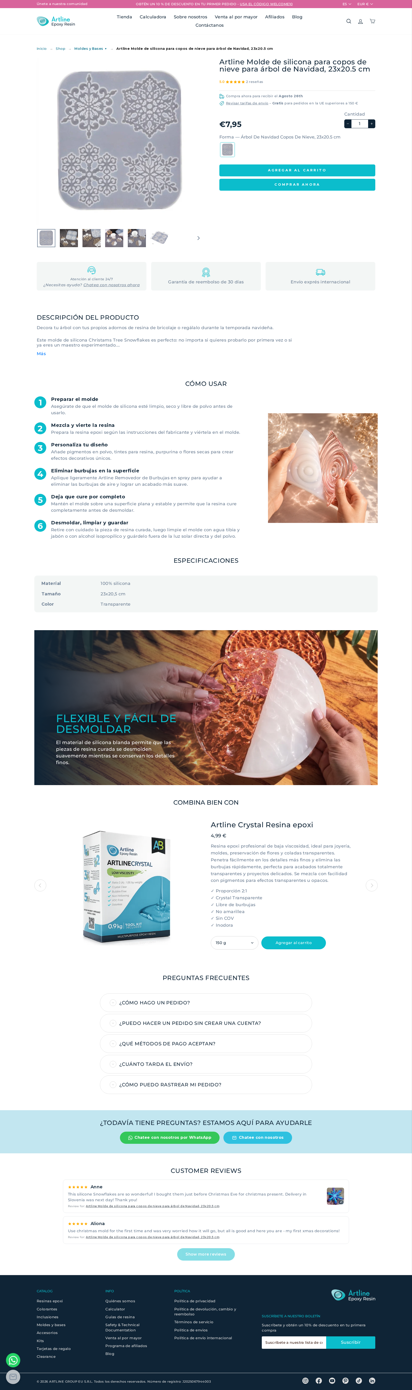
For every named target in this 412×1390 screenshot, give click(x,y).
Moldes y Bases (90, 48)
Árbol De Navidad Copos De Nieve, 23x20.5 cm (227, 150)
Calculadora (153, 17)
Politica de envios (191, 1330)
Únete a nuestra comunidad (62, 4)
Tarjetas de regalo (54, 1348)
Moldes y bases (51, 1325)
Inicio (42, 48)
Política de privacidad (195, 1301)
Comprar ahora (297, 184)
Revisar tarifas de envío (247, 103)
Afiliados (274, 17)
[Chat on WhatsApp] (13, 1360)
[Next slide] (372, 885)
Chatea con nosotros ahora (111, 285)
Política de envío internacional (203, 1338)
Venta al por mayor (236, 17)
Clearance (46, 1356)
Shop (60, 48)
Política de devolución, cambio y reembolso (205, 1311)
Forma (279, 137)
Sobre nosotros (190, 17)
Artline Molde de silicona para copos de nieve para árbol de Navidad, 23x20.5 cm (152, 1206)
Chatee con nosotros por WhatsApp (172, 1137)
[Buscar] (348, 21)
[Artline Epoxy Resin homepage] (56, 21)
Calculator (115, 1309)
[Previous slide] (40, 885)
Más (41, 353)
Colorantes (47, 1309)
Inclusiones (48, 1317)
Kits (40, 1341)
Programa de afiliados (126, 1346)
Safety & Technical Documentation (122, 1327)
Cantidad (354, 114)
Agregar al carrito (294, 942)
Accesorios (47, 1332)
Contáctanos (210, 25)
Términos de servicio (194, 1322)
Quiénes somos (120, 1301)
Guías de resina (120, 1317)
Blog (297, 17)
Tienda (124, 17)
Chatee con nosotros (261, 1137)
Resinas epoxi (50, 1301)
